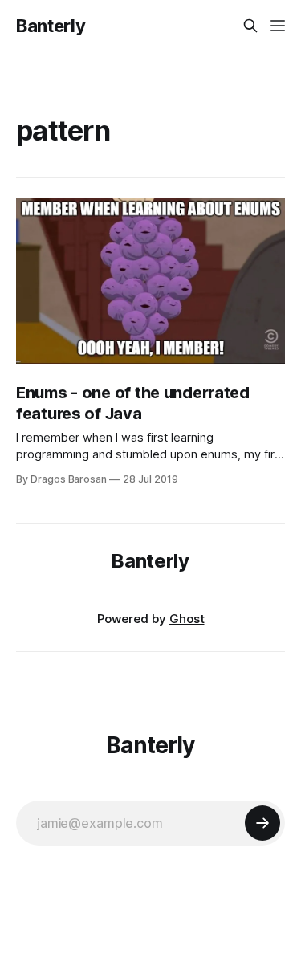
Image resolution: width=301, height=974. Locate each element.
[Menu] (278, 26)
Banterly (50, 26)
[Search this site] (250, 26)
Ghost (187, 618)
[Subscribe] (262, 823)
